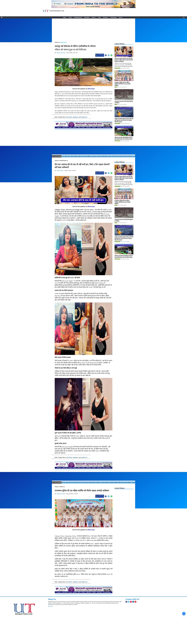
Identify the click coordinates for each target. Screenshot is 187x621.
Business (105, 17)
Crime (99, 17)
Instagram (75, 117)
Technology (113, 17)
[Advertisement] (93, 28)
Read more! (50, 606)
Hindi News (63, 42)
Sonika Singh (60, 170)
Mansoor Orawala (61, 52)
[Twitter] (129, 602)
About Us (52, 599)
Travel (70, 17)
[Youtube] (135, 602)
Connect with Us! (132, 599)
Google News (84, 117)
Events (120, 17)
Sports (93, 17)
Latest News (119, 44)
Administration (78, 17)
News (64, 17)
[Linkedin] (133, 602)
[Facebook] (126, 602)
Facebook (69, 117)
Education (86, 17)
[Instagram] (131, 602)
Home (56, 42)
